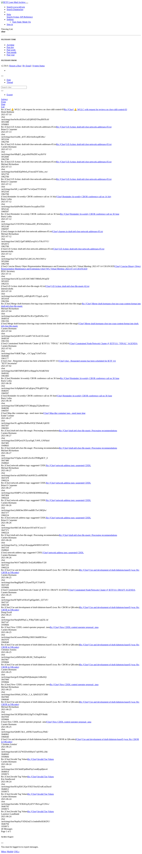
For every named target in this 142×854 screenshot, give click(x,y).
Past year (11, 55)
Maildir (10, 851)
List (2, 107)
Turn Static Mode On (21, 22)
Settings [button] (10, 19)
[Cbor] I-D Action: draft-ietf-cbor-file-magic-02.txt (67, 286)
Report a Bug (15, 66)
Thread (10, 82)
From (3, 102)
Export (10, 94)
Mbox (3, 851)
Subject (4, 99)
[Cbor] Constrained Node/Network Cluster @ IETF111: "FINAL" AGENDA (103, 343)
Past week (11, 50)
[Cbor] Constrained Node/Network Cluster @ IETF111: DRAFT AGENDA (101, 590)
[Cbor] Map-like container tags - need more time (64, 413)
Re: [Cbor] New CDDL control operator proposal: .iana (74, 627)
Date (9, 80)
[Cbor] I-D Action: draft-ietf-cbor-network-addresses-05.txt (78, 249)
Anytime (10, 45)
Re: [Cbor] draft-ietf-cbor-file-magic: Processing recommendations (88, 430)
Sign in (10, 24)
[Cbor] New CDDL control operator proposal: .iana (68, 722)
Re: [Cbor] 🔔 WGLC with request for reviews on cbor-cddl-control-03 (95, 109)
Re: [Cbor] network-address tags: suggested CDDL (68, 465)
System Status (38, 66)
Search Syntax (13, 17)
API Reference (26, 17)
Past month (11, 52)
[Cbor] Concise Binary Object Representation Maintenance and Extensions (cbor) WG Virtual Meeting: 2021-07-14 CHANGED (71, 267)
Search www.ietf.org (16, 7)
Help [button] (9, 14)
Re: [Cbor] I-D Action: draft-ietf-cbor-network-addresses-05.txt (83, 127)
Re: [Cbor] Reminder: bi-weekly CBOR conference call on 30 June (89, 214)
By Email (27, 66)
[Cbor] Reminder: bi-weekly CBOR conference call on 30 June (84, 396)
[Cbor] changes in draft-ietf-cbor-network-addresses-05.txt (77, 231)
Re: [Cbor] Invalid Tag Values (40, 759)
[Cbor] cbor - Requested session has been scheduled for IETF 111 (87, 361)
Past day (10, 47)
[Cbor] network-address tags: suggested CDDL (63, 552)
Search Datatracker (15, 9)
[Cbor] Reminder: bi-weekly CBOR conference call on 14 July (83, 196)
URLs (16, 851)
